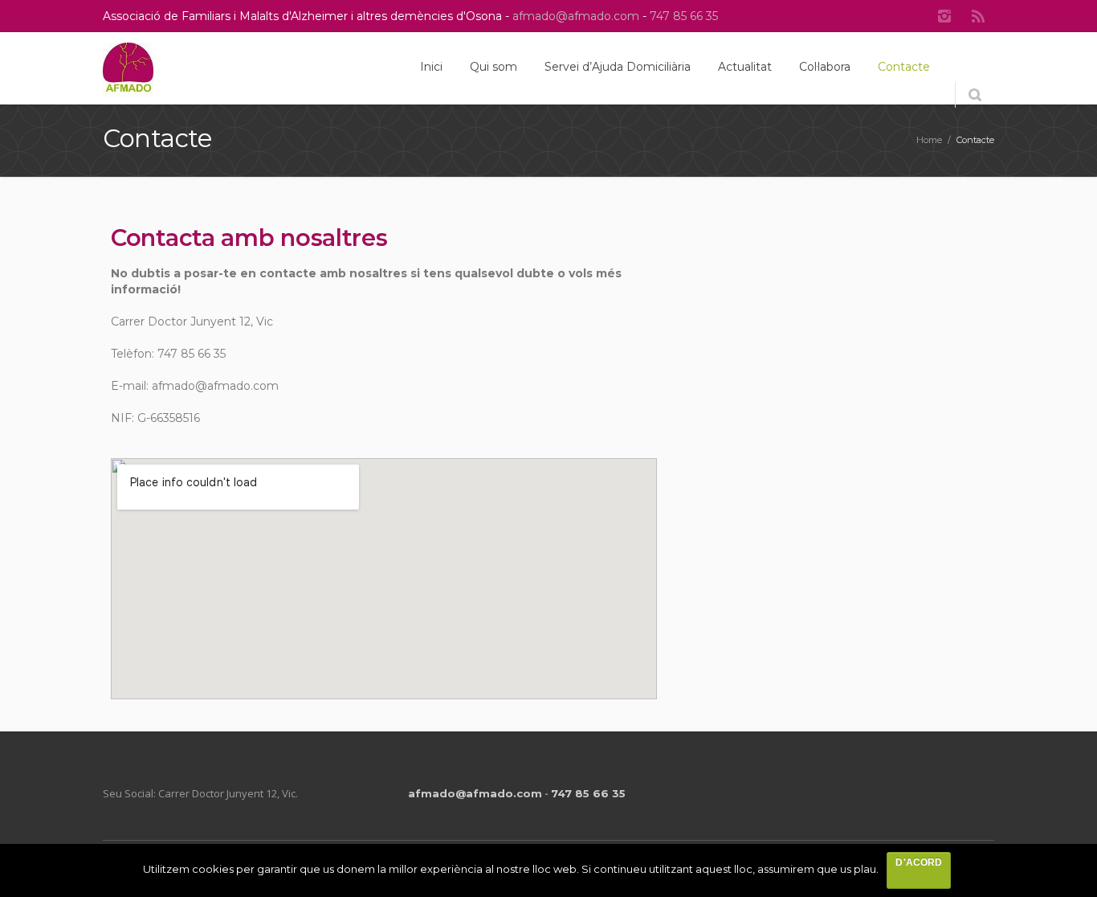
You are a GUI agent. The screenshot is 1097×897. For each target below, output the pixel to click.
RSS (978, 16)
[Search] (974, 95)
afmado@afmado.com (577, 16)
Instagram (944, 16)
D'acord (918, 862)
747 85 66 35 (684, 16)
